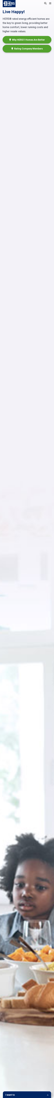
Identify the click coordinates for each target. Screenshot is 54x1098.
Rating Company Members (28, 48)
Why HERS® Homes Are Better (28, 39)
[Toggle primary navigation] (50, 3)
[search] (45, 3)
